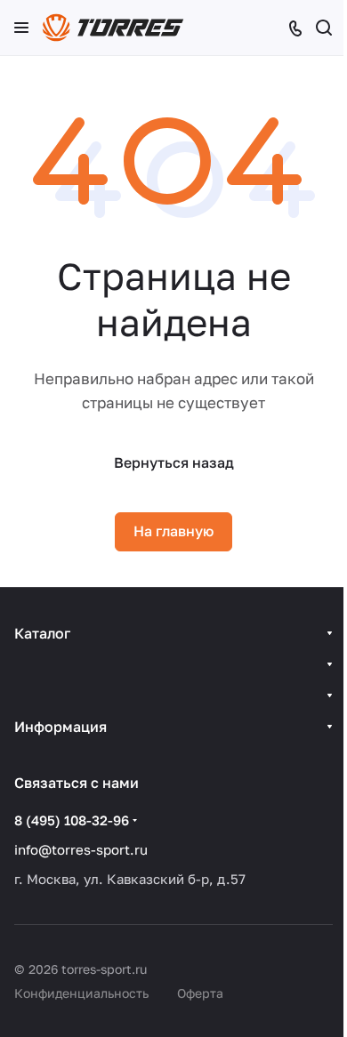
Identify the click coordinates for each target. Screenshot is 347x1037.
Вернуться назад (174, 462)
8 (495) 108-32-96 (71, 820)
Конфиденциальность (81, 993)
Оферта (200, 993)
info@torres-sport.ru (81, 849)
